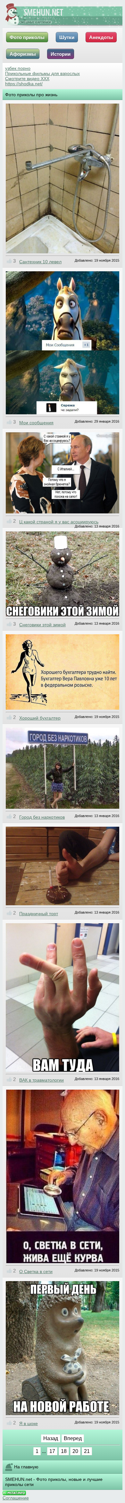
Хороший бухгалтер (40, 718)
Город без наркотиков (42, 817)
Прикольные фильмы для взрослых (42, 73)
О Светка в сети (36, 1271)
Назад (50, 1438)
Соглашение (16, 1497)
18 (64, 1451)
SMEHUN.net (18, 1479)
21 (87, 1451)
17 (52, 1451)
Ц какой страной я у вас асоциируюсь (58, 521)
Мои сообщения (36, 422)
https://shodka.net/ (24, 83)
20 (75, 1451)
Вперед (73, 1438)
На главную (26, 1466)
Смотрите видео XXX (27, 78)
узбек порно (17, 68)
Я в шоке (28, 1423)
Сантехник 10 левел (40, 261)
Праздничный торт (38, 913)
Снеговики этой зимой (42, 624)
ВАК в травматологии (41, 1080)
